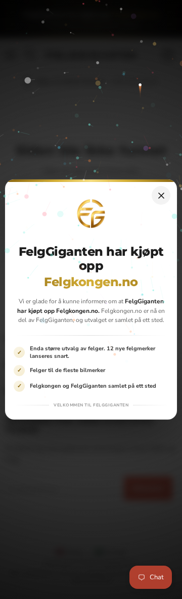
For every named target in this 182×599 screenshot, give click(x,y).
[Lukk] (161, 195)
